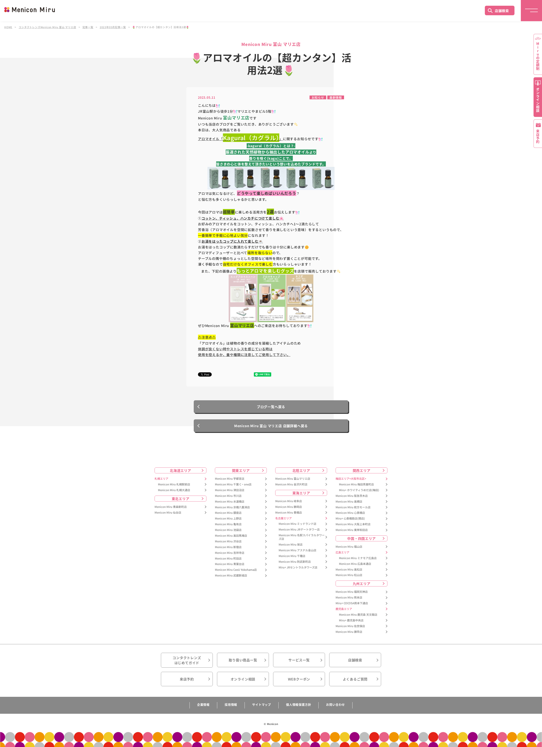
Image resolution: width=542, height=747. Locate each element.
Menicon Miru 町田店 (228, 558)
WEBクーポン (299, 679)
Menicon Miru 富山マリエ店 (292, 479)
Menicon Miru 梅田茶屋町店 (356, 484)
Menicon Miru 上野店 (228, 518)
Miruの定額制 (537, 56)
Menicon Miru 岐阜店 (288, 501)
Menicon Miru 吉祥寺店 (229, 553)
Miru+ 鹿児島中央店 (351, 620)
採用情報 (231, 704)
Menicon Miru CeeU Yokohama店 (236, 570)
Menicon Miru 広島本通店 (355, 564)
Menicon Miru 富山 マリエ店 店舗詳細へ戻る (271, 425)
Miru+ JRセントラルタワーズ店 (298, 567)
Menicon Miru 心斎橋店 (350, 513)
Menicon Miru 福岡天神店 (352, 592)
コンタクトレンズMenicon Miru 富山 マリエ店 (47, 27)
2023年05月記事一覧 (113, 27)
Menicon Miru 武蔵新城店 (231, 575)
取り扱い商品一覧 (243, 659)
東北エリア (180, 498)
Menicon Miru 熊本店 (349, 597)
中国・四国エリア (361, 538)
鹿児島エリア (344, 609)
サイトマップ (261, 704)
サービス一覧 (299, 659)
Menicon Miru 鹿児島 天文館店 (358, 615)
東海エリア (301, 492)
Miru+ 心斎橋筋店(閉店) (350, 518)
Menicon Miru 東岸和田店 (352, 530)
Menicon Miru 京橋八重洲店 (232, 507)
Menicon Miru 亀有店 (228, 524)
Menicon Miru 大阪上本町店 (353, 524)
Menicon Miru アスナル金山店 (297, 550)
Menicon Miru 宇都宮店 (229, 479)
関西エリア (362, 470)
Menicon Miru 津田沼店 (229, 490)
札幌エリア (161, 479)
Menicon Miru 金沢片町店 (291, 484)
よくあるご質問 (355, 679)
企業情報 (203, 704)
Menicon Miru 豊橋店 (288, 512)
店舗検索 (502, 10)
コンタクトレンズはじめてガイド (187, 660)
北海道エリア (180, 470)
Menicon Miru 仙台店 (168, 512)
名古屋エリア (283, 518)
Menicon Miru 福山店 (349, 547)
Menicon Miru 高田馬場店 (231, 536)
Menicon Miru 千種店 (292, 556)
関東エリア (241, 470)
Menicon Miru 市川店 (228, 496)
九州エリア (362, 583)
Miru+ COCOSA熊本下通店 (352, 603)
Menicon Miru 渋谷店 (228, 541)
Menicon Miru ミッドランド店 (297, 524)
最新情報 (335, 97)
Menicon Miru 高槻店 (349, 501)
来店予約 (187, 679)
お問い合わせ (335, 704)
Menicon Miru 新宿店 (228, 547)
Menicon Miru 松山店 (349, 575)
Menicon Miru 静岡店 (288, 507)
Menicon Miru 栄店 (291, 544)
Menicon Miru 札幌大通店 (174, 490)
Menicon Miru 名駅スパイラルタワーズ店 (302, 537)
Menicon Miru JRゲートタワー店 (299, 529)
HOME (8, 27)
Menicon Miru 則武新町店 (295, 562)
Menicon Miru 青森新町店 (171, 507)
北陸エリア (301, 470)
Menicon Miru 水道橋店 (229, 501)
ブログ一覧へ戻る (271, 406)
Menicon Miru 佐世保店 (350, 626)
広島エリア (342, 552)
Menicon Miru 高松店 (349, 569)
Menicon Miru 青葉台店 (229, 564)
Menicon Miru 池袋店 (228, 530)
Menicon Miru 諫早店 (349, 632)
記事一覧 (88, 27)
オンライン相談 (243, 679)
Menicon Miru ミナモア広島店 (358, 558)
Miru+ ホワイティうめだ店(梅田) (359, 490)
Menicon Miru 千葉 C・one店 (233, 484)
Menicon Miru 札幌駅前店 (174, 484)
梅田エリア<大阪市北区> (351, 479)
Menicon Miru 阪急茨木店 (352, 496)
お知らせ (318, 97)
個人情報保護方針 (298, 704)
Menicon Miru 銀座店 (228, 513)
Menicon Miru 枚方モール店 (353, 507)
